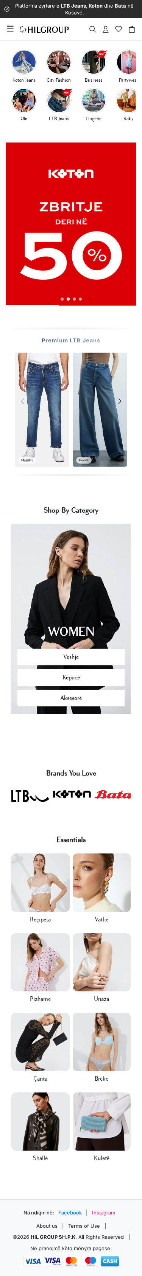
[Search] (93, 29)
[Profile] (105, 29)
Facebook (70, 1213)
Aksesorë (71, 698)
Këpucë (71, 677)
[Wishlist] (118, 29)
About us (47, 1226)
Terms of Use (84, 1226)
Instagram (103, 1213)
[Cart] (132, 29)
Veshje (71, 657)
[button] (62, 299)
